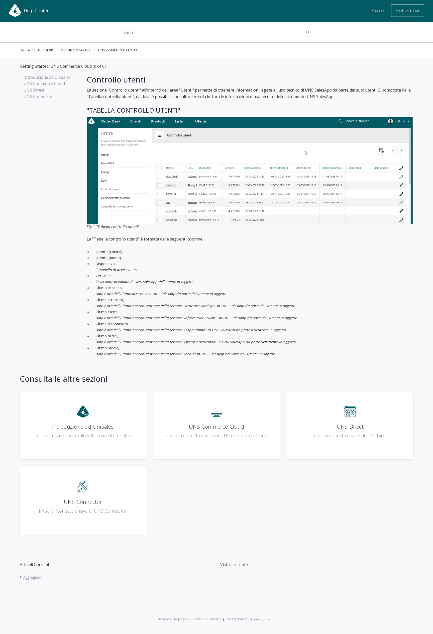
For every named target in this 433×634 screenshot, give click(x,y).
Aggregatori (32, 577)
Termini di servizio (207, 619)
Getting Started (76, 50)
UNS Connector (38, 96)
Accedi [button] (378, 11)
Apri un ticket (408, 11)
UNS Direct (34, 90)
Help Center (36, 11)
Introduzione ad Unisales (47, 77)
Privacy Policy (236, 619)
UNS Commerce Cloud (117, 50)
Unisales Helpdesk (36, 50)
